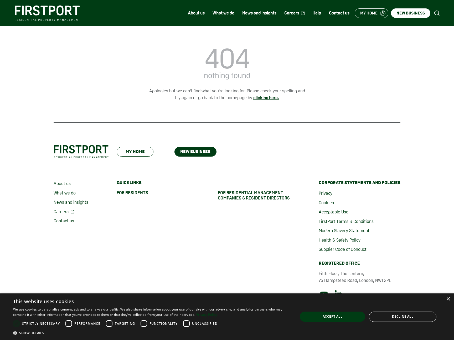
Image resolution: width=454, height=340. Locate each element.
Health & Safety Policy (339, 240)
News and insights (71, 202)
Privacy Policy (206, 314)
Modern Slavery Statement (344, 230)
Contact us (64, 221)
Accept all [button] (332, 316)
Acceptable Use (333, 212)
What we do (65, 193)
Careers (61, 211)
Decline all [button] (402, 316)
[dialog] (227, 316)
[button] (151, 333)
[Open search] (437, 13)
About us (62, 183)
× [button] (448, 299)
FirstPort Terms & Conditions (346, 221)
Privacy (325, 193)
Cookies (326, 203)
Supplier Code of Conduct (343, 249)
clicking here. (266, 98)
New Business (195, 151)
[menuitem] (196, 13)
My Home (135, 151)
